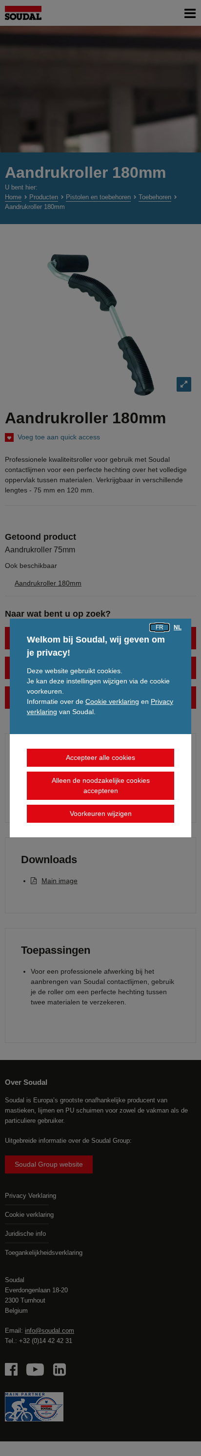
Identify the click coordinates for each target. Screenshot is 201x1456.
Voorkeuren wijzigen (101, 813)
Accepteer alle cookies (100, 757)
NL (177, 627)
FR (159, 627)
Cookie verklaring (112, 701)
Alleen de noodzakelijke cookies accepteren (101, 785)
